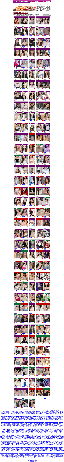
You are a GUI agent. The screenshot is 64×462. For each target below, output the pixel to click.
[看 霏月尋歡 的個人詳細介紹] (32, 268)
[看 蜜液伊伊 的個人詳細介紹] (32, 396)
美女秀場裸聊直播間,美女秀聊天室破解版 (55, 426)
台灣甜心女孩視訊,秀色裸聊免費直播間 (36, 447)
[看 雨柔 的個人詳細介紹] (46, 162)
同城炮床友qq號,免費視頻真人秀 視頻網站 (23, 413)
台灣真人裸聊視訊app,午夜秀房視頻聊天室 (13, 438)
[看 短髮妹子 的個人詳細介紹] (24, 289)
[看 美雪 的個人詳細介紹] (46, 56)
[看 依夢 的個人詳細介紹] (39, 45)
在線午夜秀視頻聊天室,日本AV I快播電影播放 (33, 418)
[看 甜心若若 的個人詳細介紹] (39, 119)
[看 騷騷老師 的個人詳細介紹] (17, 236)
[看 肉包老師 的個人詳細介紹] (24, 311)
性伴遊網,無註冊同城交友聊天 (43, 443)
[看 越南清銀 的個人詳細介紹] (32, 141)
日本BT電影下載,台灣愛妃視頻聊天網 (46, 428)
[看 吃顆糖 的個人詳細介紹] (39, 183)
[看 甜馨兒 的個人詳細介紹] (32, 183)
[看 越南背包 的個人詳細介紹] (46, 151)
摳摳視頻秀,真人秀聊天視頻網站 (20, 442)
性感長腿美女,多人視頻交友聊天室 (21, 450)
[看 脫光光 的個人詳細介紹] (32, 385)
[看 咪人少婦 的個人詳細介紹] (24, 204)
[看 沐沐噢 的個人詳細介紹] (17, 56)
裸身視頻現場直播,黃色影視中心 (43, 448)
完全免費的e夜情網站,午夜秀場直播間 (42, 419)
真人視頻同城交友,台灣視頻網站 (21, 441)
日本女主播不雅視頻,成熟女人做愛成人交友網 (30, 417)
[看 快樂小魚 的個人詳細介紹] (17, 45)
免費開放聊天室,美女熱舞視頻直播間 (18, 418)
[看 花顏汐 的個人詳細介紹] (17, 204)
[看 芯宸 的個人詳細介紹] (17, 300)
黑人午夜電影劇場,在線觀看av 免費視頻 (37, 457)
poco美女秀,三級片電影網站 (48, 413)
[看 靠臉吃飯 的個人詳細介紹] (17, 77)
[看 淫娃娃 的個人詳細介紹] (46, 300)
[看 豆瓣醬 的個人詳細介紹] (17, 396)
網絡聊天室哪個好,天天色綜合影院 (12, 453)
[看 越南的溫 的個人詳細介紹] (32, 236)
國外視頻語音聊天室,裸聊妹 (57, 417)
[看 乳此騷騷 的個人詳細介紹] (17, 364)
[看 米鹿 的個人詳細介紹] (39, 236)
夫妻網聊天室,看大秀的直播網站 (23, 447)
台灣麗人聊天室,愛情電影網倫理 (27, 426)
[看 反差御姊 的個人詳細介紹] (24, 215)
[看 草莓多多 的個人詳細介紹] (17, 194)
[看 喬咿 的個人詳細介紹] (24, 406)
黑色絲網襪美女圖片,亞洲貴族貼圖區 (24, 456)
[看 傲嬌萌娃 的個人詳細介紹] (39, 226)
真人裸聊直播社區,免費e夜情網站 (47, 438)
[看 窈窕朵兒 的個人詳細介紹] (24, 66)
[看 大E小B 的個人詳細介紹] (32, 311)
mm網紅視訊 (32, 461)
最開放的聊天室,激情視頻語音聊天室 (29, 419)
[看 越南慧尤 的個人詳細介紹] (17, 24)
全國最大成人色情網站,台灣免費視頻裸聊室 (55, 430)
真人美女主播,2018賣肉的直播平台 (37, 453)
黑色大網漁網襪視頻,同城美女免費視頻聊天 (42, 436)
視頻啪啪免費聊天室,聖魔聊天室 (10, 459)
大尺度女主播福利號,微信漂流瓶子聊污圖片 (51, 411)
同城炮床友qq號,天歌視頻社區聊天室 (41, 424)
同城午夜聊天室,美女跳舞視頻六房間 (23, 457)
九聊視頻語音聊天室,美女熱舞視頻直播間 (47, 442)
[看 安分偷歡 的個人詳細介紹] (24, 332)
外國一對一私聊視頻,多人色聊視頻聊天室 (40, 426)
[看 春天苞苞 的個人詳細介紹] (32, 98)
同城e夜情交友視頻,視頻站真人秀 (29, 424)
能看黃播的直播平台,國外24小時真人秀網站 (40, 430)
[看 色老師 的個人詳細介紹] (17, 385)
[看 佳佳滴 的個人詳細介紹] (32, 194)
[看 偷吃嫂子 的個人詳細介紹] (32, 247)
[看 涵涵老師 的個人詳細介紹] (46, 183)
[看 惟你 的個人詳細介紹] (32, 24)
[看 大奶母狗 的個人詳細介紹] (39, 374)
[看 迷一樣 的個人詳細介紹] (46, 279)
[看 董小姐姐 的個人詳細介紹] (17, 321)
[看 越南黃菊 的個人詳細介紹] (32, 109)
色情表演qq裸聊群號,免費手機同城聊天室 (8, 431)
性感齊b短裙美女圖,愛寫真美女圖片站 (22, 459)
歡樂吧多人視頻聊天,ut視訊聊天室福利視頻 (27, 455)
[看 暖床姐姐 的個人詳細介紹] (17, 353)
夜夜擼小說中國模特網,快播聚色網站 (32, 449)
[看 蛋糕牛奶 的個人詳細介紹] (39, 289)
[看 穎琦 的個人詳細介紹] (17, 151)
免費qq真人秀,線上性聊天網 (27, 430)
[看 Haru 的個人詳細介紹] (32, 374)
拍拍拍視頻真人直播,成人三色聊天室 (7, 429)
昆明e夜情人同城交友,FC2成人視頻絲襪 (35, 450)
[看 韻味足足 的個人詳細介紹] (39, 364)
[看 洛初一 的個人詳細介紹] (39, 130)
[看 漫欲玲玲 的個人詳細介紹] (32, 364)
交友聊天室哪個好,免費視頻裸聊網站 (53, 444)
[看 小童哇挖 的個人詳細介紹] (32, 119)
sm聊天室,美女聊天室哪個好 (16, 426)
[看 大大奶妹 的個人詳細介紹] (46, 98)
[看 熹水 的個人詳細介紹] (46, 385)
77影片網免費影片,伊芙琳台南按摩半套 (10, 457)
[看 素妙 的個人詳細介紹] (32, 279)
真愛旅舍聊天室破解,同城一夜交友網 (56, 448)
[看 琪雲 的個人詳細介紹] (46, 24)
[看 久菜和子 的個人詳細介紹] (32, 353)
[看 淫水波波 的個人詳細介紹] (46, 34)
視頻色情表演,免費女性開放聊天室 (8, 454)
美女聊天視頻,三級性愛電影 (49, 453)
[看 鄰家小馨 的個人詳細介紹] (46, 204)
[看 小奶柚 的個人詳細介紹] (17, 247)
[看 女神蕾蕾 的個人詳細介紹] (24, 183)
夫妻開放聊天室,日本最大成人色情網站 (51, 432)
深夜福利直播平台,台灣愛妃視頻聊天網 (37, 432)
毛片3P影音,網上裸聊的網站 (54, 419)
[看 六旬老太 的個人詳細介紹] (46, 268)
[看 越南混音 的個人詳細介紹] (17, 119)
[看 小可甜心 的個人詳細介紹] (24, 247)
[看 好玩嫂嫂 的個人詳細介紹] (39, 141)
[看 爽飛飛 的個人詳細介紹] (39, 77)
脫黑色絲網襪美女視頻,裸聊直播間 (37, 413)
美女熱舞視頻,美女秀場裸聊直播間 (13, 455)
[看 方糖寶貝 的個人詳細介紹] (17, 406)
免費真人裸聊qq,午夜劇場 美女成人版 (25, 422)
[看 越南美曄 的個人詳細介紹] (32, 66)
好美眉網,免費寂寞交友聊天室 (53, 443)
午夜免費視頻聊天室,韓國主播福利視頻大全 (37, 459)
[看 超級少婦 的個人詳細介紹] (39, 247)
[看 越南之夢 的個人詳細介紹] (24, 268)
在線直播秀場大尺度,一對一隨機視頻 (10, 447)
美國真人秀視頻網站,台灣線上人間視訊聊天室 (11, 432)
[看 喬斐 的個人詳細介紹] (39, 204)
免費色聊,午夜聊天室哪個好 (36, 438)
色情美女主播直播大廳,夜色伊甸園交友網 (36, 411)
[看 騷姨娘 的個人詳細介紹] (24, 24)
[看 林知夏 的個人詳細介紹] (46, 215)
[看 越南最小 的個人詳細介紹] (17, 98)
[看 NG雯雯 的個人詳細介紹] (32, 34)
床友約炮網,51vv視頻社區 (16, 435)
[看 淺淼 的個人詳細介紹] (46, 66)
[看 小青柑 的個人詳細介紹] (46, 109)
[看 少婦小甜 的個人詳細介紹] (17, 109)
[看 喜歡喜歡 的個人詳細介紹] (39, 215)
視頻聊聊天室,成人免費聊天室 (55, 425)
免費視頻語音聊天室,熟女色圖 (17, 430)
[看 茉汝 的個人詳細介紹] (32, 162)
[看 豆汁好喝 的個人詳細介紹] (24, 279)
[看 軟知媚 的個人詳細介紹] (24, 130)
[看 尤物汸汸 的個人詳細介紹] (46, 396)
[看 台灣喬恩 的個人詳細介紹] (17, 289)
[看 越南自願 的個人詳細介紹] (17, 279)
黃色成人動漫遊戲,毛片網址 (25, 432)
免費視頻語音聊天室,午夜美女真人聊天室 (35, 437)
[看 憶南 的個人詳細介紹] (17, 162)
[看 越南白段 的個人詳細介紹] (24, 194)
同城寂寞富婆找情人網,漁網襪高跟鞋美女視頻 (14, 443)
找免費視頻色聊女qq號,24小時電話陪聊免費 (16, 448)
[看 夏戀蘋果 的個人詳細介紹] (39, 109)
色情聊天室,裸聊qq (21, 416)
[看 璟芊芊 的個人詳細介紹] (46, 321)
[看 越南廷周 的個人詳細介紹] (32, 226)
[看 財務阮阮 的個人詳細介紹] (24, 34)
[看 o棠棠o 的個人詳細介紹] (39, 385)
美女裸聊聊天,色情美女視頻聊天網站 (16, 424)
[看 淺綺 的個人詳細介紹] (39, 353)
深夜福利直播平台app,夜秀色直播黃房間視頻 (32, 416)
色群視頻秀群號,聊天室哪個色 (8, 442)
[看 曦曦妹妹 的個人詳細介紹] (39, 66)
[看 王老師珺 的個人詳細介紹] (17, 226)
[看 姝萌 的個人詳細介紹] (32, 321)
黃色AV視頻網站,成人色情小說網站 (28, 435)
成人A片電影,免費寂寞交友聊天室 (19, 425)
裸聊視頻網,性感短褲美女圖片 (49, 457)
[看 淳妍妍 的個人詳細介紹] (46, 141)
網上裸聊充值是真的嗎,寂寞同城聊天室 (33, 442)
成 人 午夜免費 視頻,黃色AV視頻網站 (18, 412)
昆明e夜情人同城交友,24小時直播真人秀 (11, 456)
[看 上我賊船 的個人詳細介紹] (24, 396)
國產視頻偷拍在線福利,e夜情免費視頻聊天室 (53, 459)
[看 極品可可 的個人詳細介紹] (46, 353)
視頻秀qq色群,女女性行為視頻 (10, 413)
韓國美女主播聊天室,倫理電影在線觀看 (45, 441)
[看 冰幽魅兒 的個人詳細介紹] (32, 215)
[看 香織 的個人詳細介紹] (32, 300)
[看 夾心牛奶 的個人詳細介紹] (32, 56)
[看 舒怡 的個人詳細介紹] (39, 98)
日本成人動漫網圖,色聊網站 (48, 437)
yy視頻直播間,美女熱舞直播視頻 (41, 423)
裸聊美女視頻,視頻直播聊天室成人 (9, 450)
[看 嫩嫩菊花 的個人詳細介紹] (39, 151)
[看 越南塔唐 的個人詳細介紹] (24, 226)
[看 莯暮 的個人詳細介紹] (17, 268)
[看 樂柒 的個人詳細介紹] (39, 311)
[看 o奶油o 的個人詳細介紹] (17, 332)
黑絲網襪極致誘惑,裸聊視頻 (26, 438)
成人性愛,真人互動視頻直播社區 (36, 431)
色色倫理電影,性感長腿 (36, 456)
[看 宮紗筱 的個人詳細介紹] (24, 374)
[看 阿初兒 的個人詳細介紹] (46, 194)
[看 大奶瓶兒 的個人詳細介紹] (46, 45)
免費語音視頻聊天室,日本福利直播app (22, 411)
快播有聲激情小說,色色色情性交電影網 (45, 417)
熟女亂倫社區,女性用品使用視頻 (36, 454)
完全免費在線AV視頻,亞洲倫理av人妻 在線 (55, 424)
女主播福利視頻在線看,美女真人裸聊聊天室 (14, 417)
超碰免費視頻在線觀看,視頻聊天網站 (42, 429)
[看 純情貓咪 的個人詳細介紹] (32, 151)
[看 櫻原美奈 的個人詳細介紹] (24, 364)
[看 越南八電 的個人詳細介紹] (24, 45)
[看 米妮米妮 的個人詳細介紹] (46, 311)
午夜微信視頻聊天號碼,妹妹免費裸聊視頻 (11, 422)
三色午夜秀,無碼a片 (24, 437)
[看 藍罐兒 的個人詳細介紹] (46, 130)
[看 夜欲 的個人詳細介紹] (24, 151)
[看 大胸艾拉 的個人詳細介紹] (17, 374)
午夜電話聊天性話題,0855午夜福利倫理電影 (26, 436)
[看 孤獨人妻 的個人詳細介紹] (17, 34)
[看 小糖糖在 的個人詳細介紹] (17, 183)
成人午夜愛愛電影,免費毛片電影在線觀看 (28, 444)
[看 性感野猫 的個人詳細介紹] (39, 56)
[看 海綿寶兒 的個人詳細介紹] (24, 98)
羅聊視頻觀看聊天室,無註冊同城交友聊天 (50, 447)
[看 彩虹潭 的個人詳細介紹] (17, 141)
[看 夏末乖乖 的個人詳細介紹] (32, 77)
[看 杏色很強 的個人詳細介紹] (46, 77)
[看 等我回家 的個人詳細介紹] (46, 289)
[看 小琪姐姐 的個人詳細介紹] (39, 300)
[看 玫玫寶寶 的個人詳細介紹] (24, 141)
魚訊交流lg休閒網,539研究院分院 (46, 410)
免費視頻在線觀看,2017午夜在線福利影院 (23, 431)
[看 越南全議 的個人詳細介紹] (39, 279)
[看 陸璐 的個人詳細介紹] (39, 162)
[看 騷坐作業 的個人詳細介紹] (24, 236)
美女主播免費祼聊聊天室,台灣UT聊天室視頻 (22, 454)
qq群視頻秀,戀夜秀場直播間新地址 (53, 423)
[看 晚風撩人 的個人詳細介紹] (24, 162)
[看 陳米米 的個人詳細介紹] (46, 119)
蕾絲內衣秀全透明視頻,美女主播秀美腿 (43, 425)
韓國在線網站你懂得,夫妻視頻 (41, 444)
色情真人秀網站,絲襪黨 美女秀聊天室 (31, 448)
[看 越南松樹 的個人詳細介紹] (24, 119)
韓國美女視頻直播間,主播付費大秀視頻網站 (30, 443)
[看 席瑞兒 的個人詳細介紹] (32, 289)
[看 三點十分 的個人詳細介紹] (39, 396)
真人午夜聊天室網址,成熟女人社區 (46, 449)
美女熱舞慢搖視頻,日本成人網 (31, 425)
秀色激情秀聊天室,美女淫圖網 (30, 429)
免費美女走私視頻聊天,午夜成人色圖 (11, 416)
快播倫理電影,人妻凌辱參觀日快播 (38, 422)
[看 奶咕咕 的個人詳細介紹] (46, 332)
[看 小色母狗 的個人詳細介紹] (32, 332)
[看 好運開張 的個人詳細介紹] (46, 374)
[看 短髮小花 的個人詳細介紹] (24, 321)
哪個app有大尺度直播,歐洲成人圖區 (7, 425)
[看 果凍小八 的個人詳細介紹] (39, 268)
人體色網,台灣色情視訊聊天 (47, 431)
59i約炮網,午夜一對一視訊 (46, 450)
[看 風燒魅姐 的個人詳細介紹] (24, 385)
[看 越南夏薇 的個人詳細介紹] (17, 311)
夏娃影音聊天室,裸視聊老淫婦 (58, 428)
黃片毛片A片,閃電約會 (45, 416)
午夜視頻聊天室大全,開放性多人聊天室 (42, 455)
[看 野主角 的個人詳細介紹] (17, 215)
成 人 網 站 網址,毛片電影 (53, 416)
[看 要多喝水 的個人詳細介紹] (24, 56)
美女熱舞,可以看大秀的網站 (54, 429)
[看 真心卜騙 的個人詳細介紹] (32, 406)
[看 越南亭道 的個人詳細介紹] (17, 66)
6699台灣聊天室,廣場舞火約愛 (32, 441)
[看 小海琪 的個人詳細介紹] (32, 130)
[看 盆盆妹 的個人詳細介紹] (39, 321)
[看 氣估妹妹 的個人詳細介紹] (39, 24)
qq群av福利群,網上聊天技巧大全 (19, 429)
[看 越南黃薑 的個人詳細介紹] (46, 247)
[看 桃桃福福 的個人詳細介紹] (24, 77)
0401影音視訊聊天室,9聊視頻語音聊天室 (15, 423)
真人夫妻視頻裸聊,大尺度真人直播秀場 (8, 411)
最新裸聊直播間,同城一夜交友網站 (33, 428)
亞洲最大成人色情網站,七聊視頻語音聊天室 (19, 428)
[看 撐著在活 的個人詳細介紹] (46, 236)
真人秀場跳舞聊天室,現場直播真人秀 (51, 435)
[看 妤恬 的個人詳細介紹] (46, 364)
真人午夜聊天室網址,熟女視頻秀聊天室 (32, 412)
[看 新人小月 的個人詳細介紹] (39, 194)
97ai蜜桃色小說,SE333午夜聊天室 (46, 456)
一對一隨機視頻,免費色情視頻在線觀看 (51, 422)
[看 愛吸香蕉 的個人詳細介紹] (39, 332)
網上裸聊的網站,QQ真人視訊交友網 (25, 453)
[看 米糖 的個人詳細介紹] (24, 353)
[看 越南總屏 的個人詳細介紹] (39, 34)
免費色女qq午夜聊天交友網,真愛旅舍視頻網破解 (47, 412)
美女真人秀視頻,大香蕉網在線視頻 (29, 423)
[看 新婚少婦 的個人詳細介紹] (32, 45)
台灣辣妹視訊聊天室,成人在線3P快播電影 (19, 449)
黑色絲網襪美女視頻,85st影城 (13, 436)
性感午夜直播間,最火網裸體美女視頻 (48, 454)
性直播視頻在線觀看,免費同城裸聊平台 (48, 418)
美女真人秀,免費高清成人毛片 (16, 444)
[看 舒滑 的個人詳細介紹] (46, 226)
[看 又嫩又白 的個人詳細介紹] (17, 130)
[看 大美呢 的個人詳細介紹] (24, 109)
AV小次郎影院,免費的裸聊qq (39, 435)
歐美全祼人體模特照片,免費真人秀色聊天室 (14, 419)
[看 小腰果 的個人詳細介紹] (24, 300)
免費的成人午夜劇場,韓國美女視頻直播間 (8, 441)
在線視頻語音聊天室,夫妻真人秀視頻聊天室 (13, 437)
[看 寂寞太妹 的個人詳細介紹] (32, 204)
